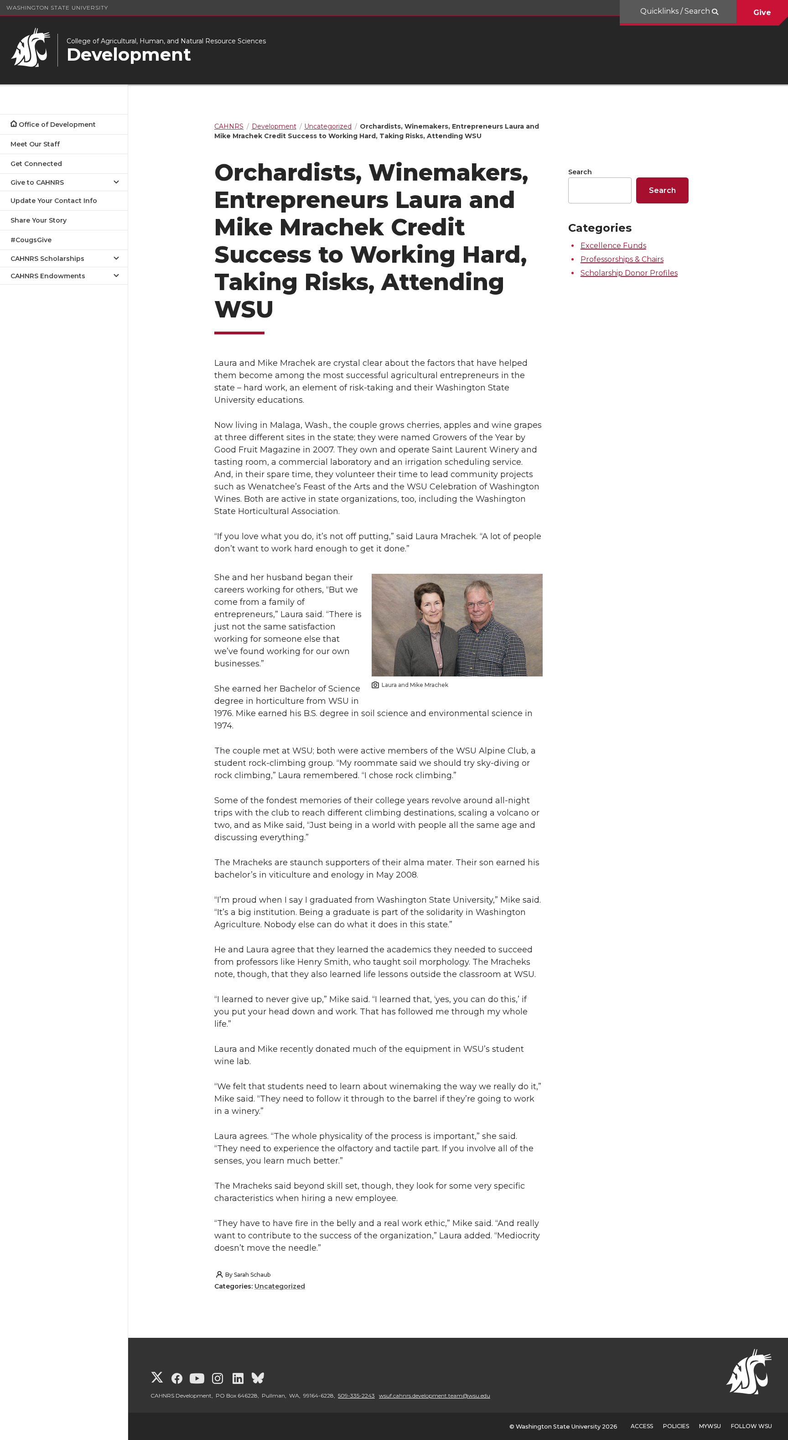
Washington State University (57, 7)
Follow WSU (751, 1426)
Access (642, 1426)
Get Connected (36, 164)
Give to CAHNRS (37, 182)
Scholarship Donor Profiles (629, 273)
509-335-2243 (356, 1395)
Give (762, 12)
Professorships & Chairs (622, 259)
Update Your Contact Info (53, 201)
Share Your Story (38, 220)
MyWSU (710, 1426)
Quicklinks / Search (676, 11)
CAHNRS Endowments (47, 276)
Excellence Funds (613, 245)
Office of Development (57, 124)
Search (580, 172)
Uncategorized (279, 1286)
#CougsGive (31, 240)
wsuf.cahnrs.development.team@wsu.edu (434, 1395)
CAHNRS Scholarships (47, 259)
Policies (676, 1426)
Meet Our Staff (35, 144)
